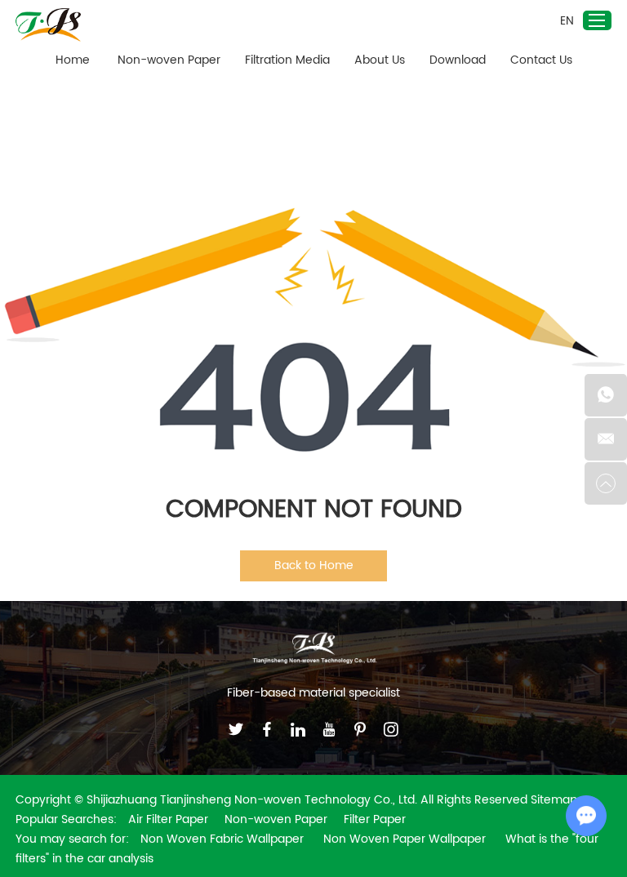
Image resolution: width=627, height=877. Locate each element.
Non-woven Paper (169, 60)
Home (73, 60)
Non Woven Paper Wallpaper (406, 839)
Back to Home (314, 565)
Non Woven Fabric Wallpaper (223, 839)
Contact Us (541, 60)
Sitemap (554, 799)
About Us (379, 60)
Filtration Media (287, 60)
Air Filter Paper (168, 819)
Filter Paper (375, 819)
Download (457, 60)
